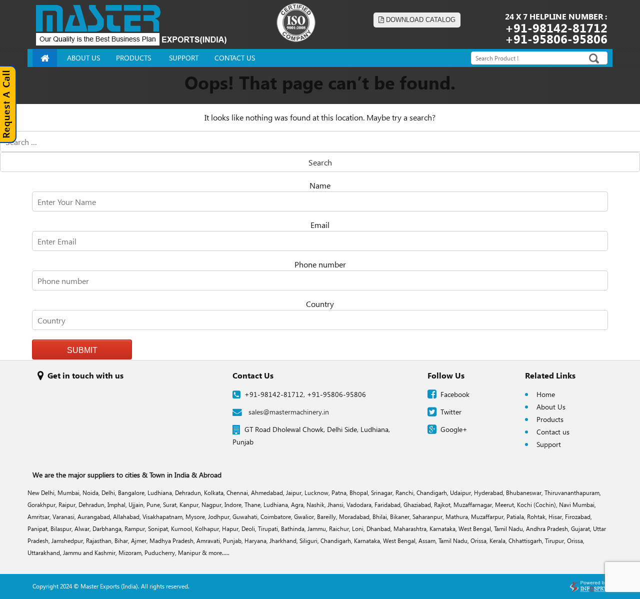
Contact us (553, 431)
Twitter (451, 411)
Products (550, 419)
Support (548, 444)
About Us (551, 407)
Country (320, 303)
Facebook (455, 394)
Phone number (320, 264)
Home (545, 394)
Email (320, 225)
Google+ (454, 429)
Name (320, 185)
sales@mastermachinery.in (288, 411)
